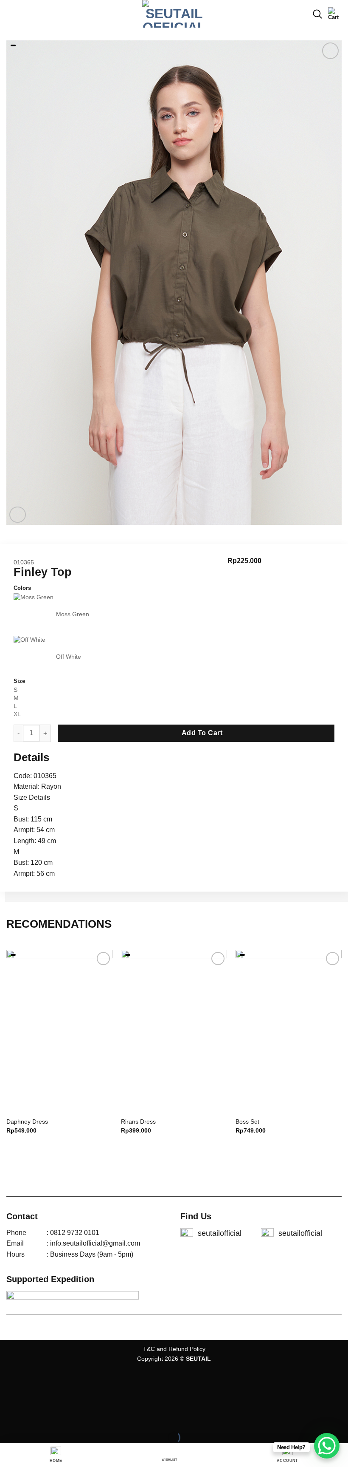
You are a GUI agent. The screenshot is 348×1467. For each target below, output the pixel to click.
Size (19, 681)
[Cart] (335, 14)
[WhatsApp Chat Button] (327, 1446)
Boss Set (247, 1121)
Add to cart (202, 732)
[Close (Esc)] (8, 1416)
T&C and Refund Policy (174, 1348)
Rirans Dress (138, 1121)
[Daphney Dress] (59, 1031)
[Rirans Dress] (174, 1031)
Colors (22, 588)
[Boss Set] (289, 1031)
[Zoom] (17, 515)
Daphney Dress (27, 1121)
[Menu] (11, 13)
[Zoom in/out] (33, 1416)
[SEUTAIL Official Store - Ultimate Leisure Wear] (174, 14)
